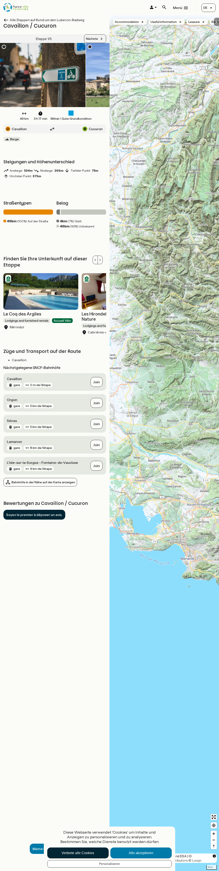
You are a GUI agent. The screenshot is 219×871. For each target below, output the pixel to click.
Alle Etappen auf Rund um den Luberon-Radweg (47, 20)
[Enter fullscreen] (214, 817)
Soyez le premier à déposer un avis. (34, 515)
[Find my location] (214, 825)
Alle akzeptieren (141, 853)
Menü (177, 8)
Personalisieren (109, 863)
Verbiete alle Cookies (78, 853)
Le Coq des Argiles (22, 314)
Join (96, 382)
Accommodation (127, 22)
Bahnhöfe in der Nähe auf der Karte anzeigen (43, 482)
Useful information (164, 22)
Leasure (194, 22)
